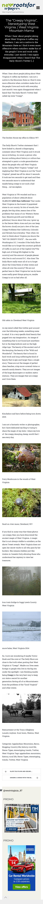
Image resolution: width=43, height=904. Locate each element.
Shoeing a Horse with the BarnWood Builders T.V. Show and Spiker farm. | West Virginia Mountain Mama (25, 777)
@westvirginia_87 (12, 790)
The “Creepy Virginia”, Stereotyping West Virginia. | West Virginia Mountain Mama (21, 25)
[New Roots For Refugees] (19, 9)
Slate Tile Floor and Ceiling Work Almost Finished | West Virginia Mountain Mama (25, 771)
